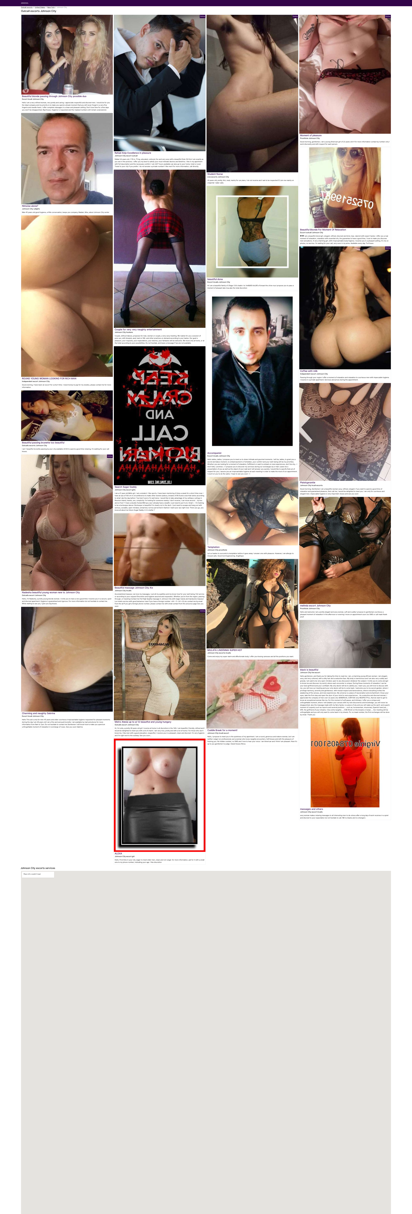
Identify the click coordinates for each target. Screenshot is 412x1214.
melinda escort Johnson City (315, 605)
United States (40, 7)
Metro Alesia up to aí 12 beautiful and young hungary (143, 722)
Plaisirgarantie (307, 482)
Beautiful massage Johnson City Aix (134, 587)
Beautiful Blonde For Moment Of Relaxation (323, 229)
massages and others (311, 809)
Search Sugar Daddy (126, 487)
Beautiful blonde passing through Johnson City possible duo (54, 96)
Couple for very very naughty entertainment (138, 329)
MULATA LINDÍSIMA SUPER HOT (224, 650)
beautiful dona (215, 279)
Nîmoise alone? (30, 206)
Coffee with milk (309, 371)
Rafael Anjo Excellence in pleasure (133, 153)
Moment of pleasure (311, 135)
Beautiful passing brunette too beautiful (43, 442)
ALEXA (118, 853)
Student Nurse (215, 174)
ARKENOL (24, 3)
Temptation (213, 547)
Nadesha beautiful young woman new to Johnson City (51, 592)
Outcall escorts (27, 7)
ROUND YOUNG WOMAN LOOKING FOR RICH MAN (49, 378)
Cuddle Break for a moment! (222, 730)
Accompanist (214, 453)
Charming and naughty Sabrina (38, 713)
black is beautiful (309, 669)
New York (51, 7)
